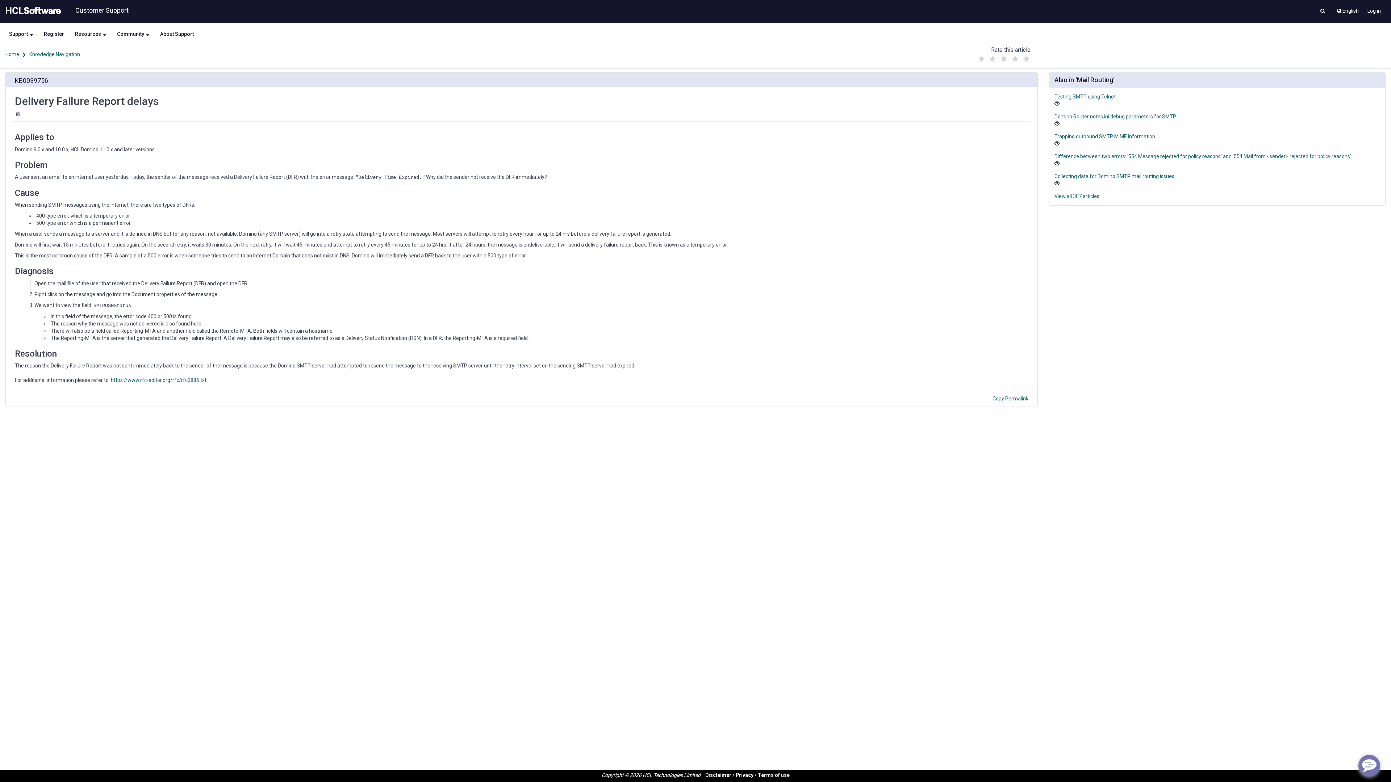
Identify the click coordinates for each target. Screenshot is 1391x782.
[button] (1322, 11)
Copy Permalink (1010, 398)
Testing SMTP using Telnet (1085, 97)
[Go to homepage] (32, 11)
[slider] (1004, 57)
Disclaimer (718, 775)
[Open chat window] (1369, 766)
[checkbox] (981, 59)
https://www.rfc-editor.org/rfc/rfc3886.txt (158, 380)
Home (12, 54)
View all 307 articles (1076, 196)
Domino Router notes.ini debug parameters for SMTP (1115, 116)
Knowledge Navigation (54, 54)
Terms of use (774, 775)
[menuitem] (1347, 9)
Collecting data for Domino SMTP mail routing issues (1114, 176)
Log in (1374, 11)
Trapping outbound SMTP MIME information (1104, 136)
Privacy (744, 775)
